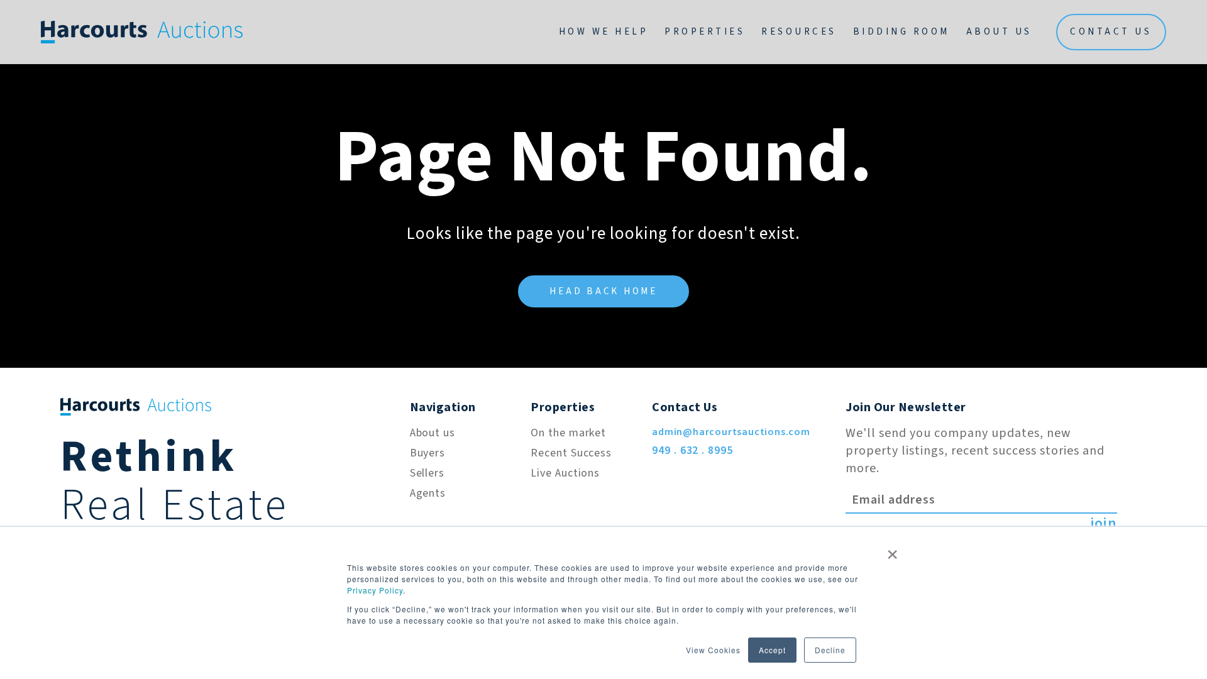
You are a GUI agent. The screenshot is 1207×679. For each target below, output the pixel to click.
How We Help (604, 31)
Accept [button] (772, 649)
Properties (704, 31)
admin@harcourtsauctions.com (731, 432)
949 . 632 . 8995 (692, 450)
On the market (568, 433)
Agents (428, 493)
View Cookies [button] (713, 649)
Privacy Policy (375, 590)
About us (432, 433)
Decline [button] (830, 649)
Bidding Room (901, 31)
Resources (799, 31)
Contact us (1111, 31)
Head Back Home (603, 291)
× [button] (892, 550)
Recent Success (571, 453)
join (1103, 524)
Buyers (427, 453)
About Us (999, 31)
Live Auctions (565, 473)
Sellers (427, 473)
